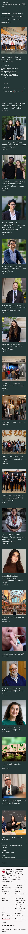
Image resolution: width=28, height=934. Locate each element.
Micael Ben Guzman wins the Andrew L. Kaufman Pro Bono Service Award (14, 268)
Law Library (4, 896)
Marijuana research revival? (13, 654)
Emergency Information (20, 900)
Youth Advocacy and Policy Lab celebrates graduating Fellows (12, 459)
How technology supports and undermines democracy (14, 802)
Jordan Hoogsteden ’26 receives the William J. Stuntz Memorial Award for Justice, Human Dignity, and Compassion (13, 227)
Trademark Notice (19, 917)
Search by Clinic (8, 91)
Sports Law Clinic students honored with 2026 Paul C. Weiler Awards (12, 498)
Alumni (3, 898)
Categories (6, 87)
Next (25, 863)
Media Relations (18, 896)
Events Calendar (18, 887)
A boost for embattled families (14, 422)
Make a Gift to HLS (19, 898)
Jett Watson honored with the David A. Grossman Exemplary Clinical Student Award (14, 307)
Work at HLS (5, 900)
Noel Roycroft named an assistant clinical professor (12, 728)
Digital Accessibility (19, 915)
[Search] (22, 92)
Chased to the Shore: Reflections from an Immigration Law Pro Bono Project (12, 579)
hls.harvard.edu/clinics (8, 852)
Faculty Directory (6, 893)
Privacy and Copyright (20, 918)
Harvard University (6, 918)
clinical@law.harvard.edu (8, 857)
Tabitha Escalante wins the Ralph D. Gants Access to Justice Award (12, 346)
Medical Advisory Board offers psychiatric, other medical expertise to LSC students (14, 105)
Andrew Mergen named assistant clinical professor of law (13, 690)
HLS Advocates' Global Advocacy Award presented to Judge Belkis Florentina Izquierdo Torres (13, 538)
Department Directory (20, 893)
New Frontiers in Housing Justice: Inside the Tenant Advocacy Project (11, 59)
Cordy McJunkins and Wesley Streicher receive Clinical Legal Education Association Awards (13, 184)
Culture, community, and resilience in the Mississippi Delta (13, 385)
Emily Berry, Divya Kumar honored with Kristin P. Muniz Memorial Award (14, 144)
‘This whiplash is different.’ (12, 837)
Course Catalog (5, 891)
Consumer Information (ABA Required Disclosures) (20, 904)
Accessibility (18, 913)
